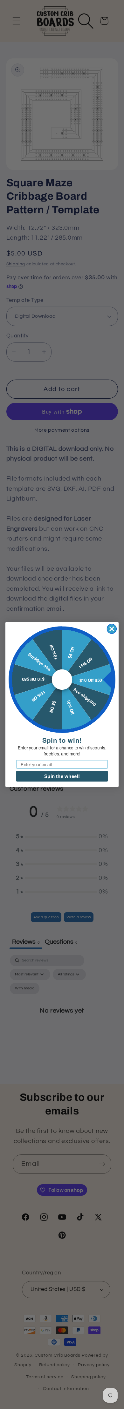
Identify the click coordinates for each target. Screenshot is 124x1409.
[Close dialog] (112, 629)
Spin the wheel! (62, 776)
